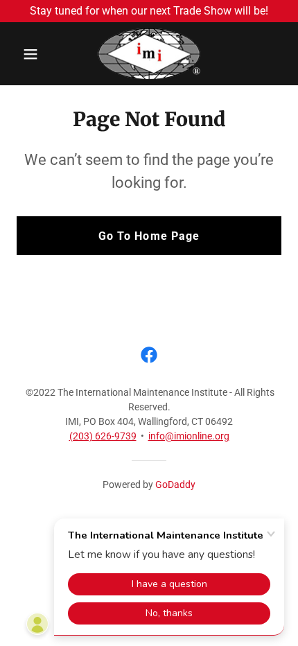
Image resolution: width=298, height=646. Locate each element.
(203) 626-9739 (103, 436)
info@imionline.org (188, 436)
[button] (36, 54)
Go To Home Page (148, 236)
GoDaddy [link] (175, 484)
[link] (149, 54)
